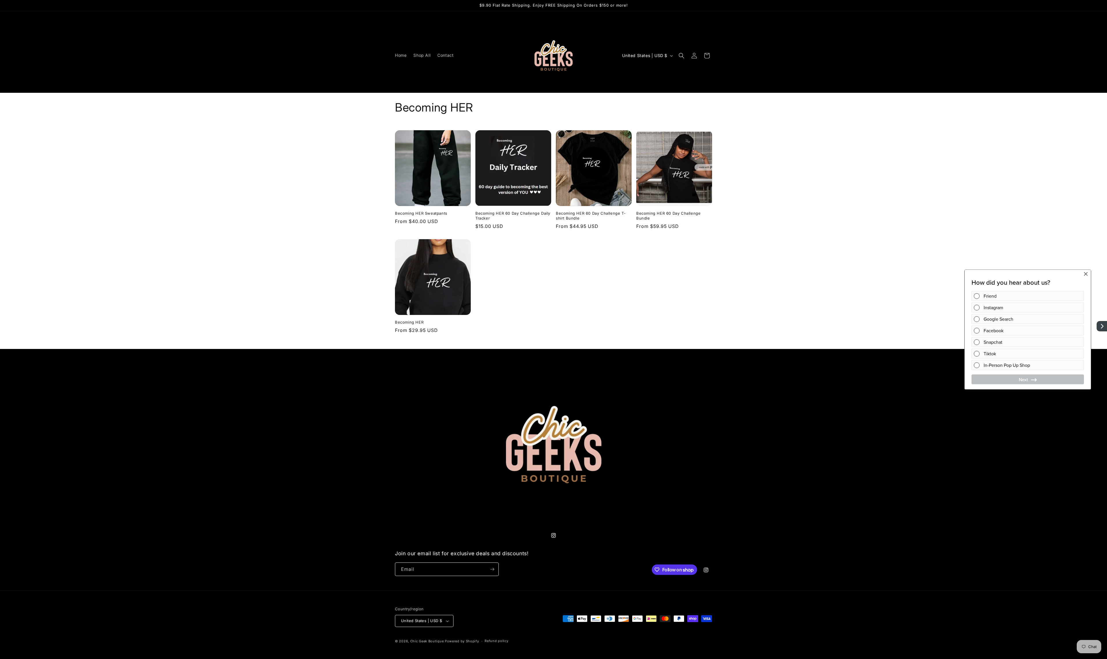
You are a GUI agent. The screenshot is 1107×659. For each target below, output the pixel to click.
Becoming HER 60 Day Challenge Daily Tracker (512, 215)
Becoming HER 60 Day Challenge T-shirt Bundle (591, 215)
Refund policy (496, 641)
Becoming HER (409, 322)
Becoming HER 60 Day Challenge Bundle (668, 215)
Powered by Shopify (462, 641)
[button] (681, 55)
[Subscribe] (492, 569)
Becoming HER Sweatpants (421, 213)
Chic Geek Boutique (427, 641)
